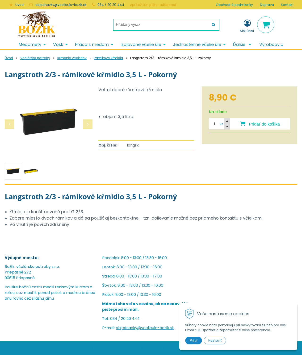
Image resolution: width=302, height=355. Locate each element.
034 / (115, 318)
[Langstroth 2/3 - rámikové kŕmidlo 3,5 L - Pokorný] (48, 121)
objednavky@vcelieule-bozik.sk (60, 4)
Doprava (267, 4)
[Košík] (265, 24)
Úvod (19, 4)
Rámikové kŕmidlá (108, 58)
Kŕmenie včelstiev (72, 58)
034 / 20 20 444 (110, 4)
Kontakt (287, 4)
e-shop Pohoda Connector (171, 348)
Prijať (193, 340)
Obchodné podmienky (234, 4)
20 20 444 (130, 318)
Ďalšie (240, 44)
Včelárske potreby (35, 58)
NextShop (141, 348)
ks (221, 124)
